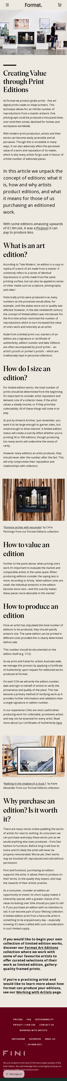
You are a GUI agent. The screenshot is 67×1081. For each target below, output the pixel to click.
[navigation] (7, 5)
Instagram (18, 1039)
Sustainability (44, 1019)
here (59, 723)
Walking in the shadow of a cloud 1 (25, 783)
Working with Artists (33, 992)
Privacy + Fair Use (24, 1024)
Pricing (18, 1019)
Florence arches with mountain (22, 527)
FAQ (29, 1019)
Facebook (35, 1039)
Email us (50, 1039)
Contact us (46, 1024)
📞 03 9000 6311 (33, 1044)
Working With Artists (33, 1030)
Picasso (41, 228)
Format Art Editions (41, 947)
